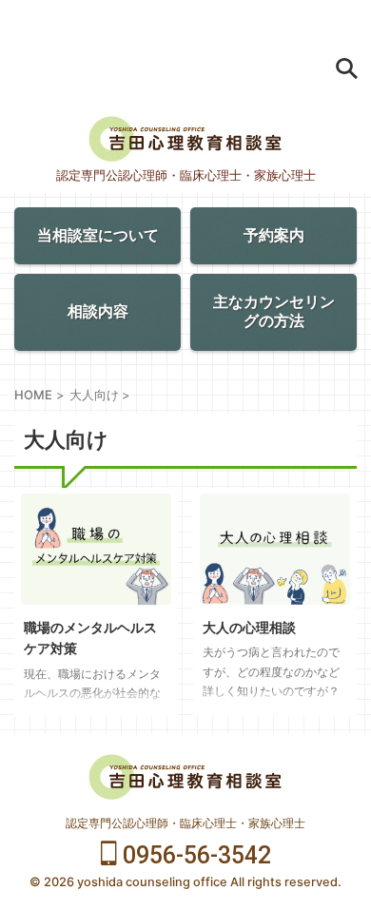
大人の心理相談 (249, 627)
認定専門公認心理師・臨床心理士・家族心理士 (185, 823)
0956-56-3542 (194, 855)
